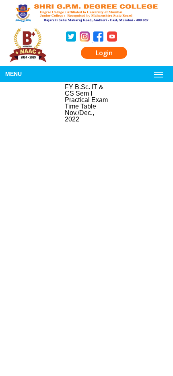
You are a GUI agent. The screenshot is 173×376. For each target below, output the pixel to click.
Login (104, 52)
